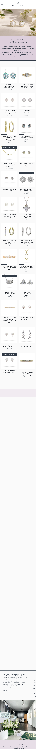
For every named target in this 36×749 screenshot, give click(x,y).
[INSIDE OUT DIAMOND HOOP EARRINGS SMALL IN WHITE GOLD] (27, 231)
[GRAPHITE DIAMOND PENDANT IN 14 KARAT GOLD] (27, 257)
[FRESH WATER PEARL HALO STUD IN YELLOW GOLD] (9, 101)
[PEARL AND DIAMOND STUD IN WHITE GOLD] (9, 335)
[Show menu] (2, 4)
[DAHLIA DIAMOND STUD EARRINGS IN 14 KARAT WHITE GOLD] (27, 179)
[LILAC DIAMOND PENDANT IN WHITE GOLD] (27, 205)
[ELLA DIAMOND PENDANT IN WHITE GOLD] (9, 282)
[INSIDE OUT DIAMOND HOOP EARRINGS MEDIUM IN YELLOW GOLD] (9, 126)
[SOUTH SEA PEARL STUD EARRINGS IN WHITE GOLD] (9, 205)
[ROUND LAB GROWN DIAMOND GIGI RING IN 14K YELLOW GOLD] (27, 75)
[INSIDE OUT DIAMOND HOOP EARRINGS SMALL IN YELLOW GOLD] (9, 231)
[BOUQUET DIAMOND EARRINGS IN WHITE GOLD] (27, 282)
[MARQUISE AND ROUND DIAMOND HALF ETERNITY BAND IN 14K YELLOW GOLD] (9, 308)
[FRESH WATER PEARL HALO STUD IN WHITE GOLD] (27, 101)
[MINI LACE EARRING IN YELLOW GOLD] (27, 154)
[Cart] (33, 4)
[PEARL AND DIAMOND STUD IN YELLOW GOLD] (27, 308)
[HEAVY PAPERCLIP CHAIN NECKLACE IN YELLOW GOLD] (9, 154)
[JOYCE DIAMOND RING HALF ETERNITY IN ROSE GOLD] (9, 257)
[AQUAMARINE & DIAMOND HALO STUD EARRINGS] (27, 126)
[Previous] (7, 382)
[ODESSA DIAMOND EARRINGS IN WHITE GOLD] (27, 335)
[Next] (29, 382)
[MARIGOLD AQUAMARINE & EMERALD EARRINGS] (9, 75)
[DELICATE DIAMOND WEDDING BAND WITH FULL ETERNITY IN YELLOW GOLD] (27, 361)
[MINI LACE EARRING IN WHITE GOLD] (9, 179)
